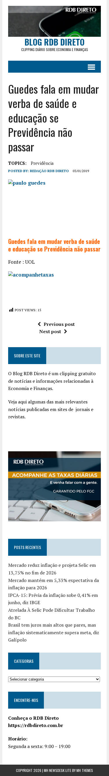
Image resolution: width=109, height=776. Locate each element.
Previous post (59, 324)
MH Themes (84, 770)
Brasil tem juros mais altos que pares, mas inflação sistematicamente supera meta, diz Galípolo (53, 632)
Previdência (42, 163)
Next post (50, 331)
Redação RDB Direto (49, 171)
